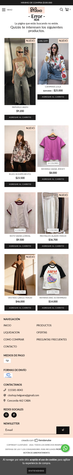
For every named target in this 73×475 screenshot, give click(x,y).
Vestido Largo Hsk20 (20, 298)
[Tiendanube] (36, 441)
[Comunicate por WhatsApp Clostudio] (65, 448)
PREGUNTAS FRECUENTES (51, 340)
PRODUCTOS (44, 325)
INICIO (7, 325)
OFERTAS (41, 332)
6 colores (20, 230)
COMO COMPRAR (14, 340)
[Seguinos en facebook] (14, 415)
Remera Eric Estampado (53, 298)
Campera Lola (53, 87)
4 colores (53, 230)
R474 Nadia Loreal (20, 236)
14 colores (53, 163)
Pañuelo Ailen (20, 107)
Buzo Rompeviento (20, 174)
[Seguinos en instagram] (6, 415)
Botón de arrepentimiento (36, 453)
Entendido (36, 471)
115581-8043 (15, 390)
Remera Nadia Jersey (53, 169)
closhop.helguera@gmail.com (23, 395)
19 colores (53, 292)
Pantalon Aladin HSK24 (53, 236)
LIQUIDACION (12, 332)
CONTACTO (10, 347)
